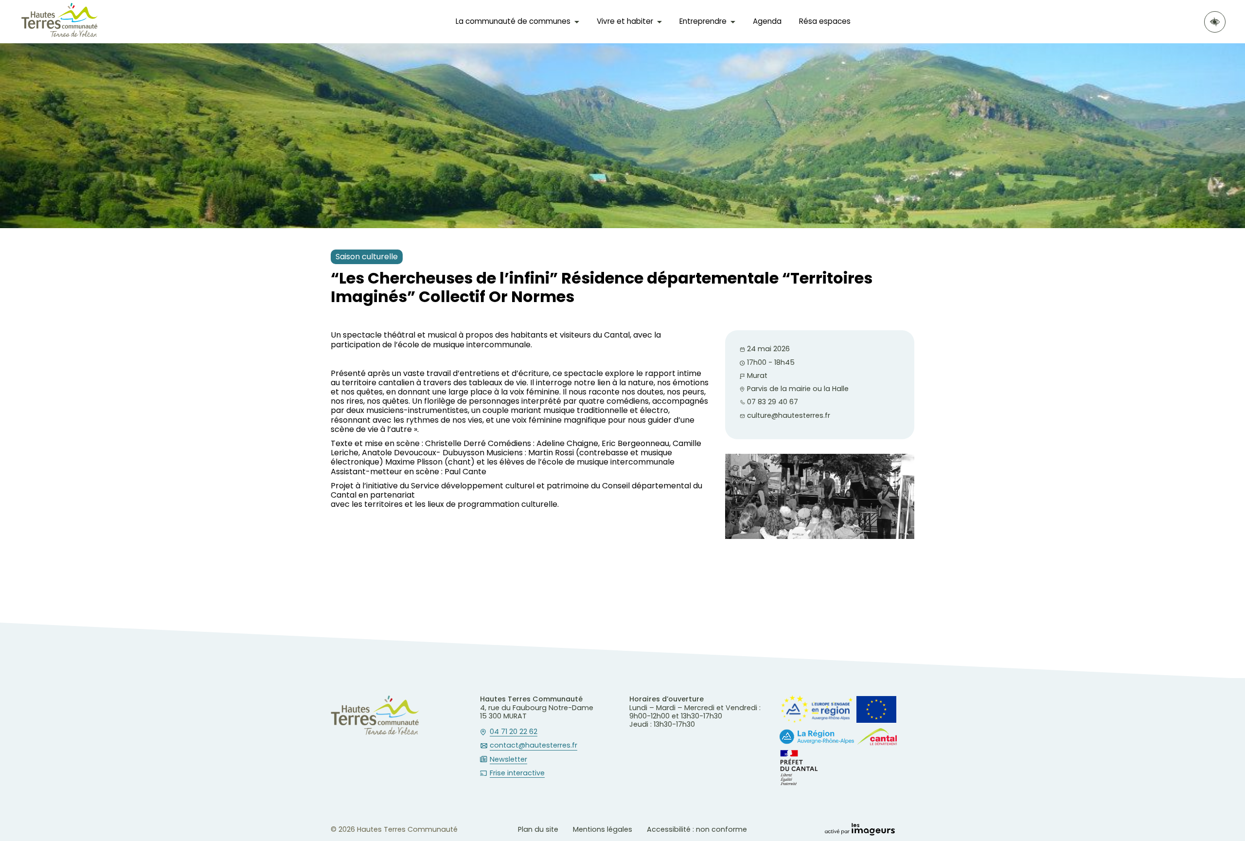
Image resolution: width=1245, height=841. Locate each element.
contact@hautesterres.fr (533, 745)
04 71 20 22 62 (513, 732)
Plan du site (538, 829)
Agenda (767, 21)
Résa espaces (825, 21)
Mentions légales (602, 829)
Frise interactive (517, 773)
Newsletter (508, 759)
